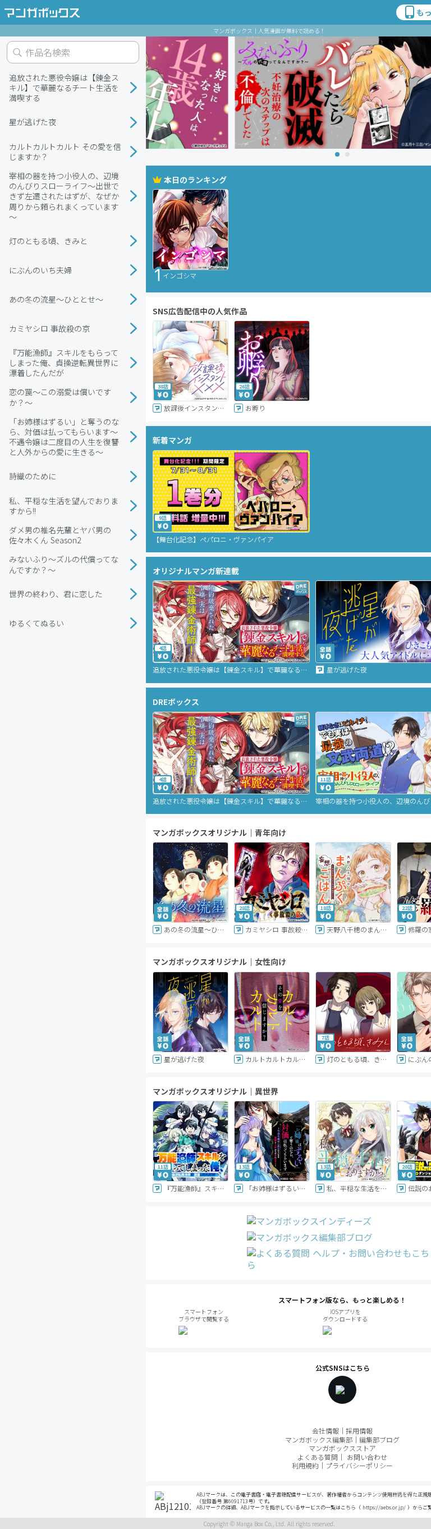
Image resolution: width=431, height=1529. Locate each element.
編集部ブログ (379, 1439)
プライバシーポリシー (359, 1465)
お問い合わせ (367, 1457)
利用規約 (305, 1465)
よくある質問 (317, 1457)
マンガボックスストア (342, 1448)
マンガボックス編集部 (318, 1439)
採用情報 (359, 1430)
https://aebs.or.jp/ (384, 1507)
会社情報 (325, 1430)
